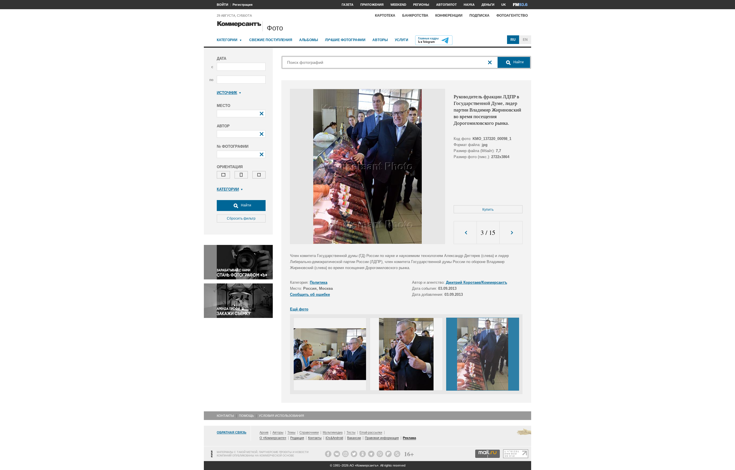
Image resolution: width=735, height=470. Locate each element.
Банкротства (415, 16)
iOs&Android (334, 438)
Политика (318, 282)
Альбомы (308, 40)
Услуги (401, 40)
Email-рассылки (370, 432)
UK (503, 4)
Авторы (380, 40)
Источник (227, 93)
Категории (227, 40)
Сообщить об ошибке (310, 294)
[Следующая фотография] (511, 232)
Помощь (246, 415)
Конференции (449, 16)
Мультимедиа (333, 432)
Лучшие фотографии (345, 40)
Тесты (351, 432)
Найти (245, 205)
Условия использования (281, 415)
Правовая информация (382, 438)
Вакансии (354, 438)
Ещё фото (299, 309)
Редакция (297, 438)
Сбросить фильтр (241, 218)
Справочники (309, 432)
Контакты (225, 415)
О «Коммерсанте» (273, 438)
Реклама (409, 438)
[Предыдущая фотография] (465, 232)
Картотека (385, 16)
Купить (488, 210)
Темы (291, 432)
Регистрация (242, 4)
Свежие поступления (270, 40)
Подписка (479, 16)
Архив (264, 432)
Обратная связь (231, 432)
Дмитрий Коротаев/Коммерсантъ (476, 282)
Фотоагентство (512, 16)
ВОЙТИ (222, 4)
